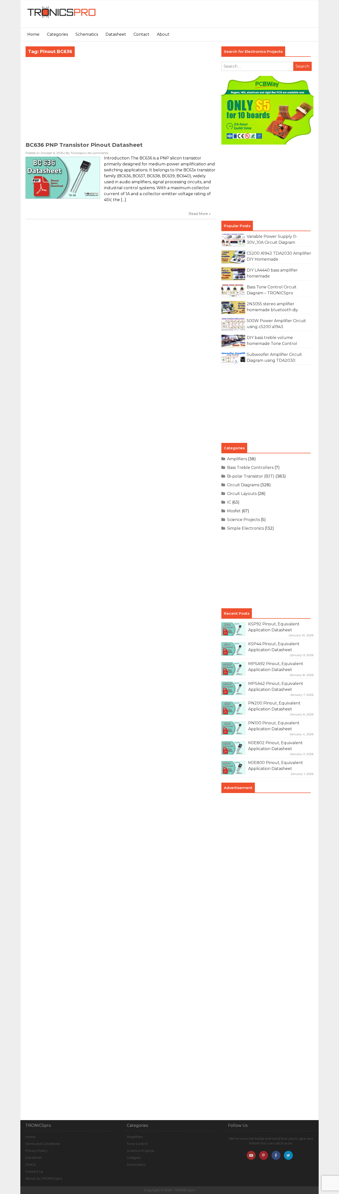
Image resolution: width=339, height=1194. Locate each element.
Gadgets (133, 1158)
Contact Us (34, 1171)
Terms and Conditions (42, 1144)
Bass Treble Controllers (250, 467)
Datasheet (115, 34)
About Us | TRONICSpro (44, 1178)
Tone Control (137, 1144)
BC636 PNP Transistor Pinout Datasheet (84, 145)
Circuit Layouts (242, 493)
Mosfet (234, 511)
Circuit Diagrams (243, 485)
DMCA (30, 1164)
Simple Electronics (245, 528)
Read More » (200, 214)
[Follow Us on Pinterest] (263, 1155)
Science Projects (243, 519)
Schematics (86, 34)
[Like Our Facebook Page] (275, 1155)
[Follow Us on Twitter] (288, 1155)
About (163, 34)
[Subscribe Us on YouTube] (251, 1155)
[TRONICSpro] (62, 18)
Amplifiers (237, 459)
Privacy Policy (36, 1151)
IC (229, 502)
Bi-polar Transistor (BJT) (250, 476)
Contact (141, 34)
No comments (98, 153)
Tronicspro (78, 153)
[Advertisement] (225, 16)
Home (33, 34)
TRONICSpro (185, 1190)
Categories (57, 34)
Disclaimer (33, 1158)
